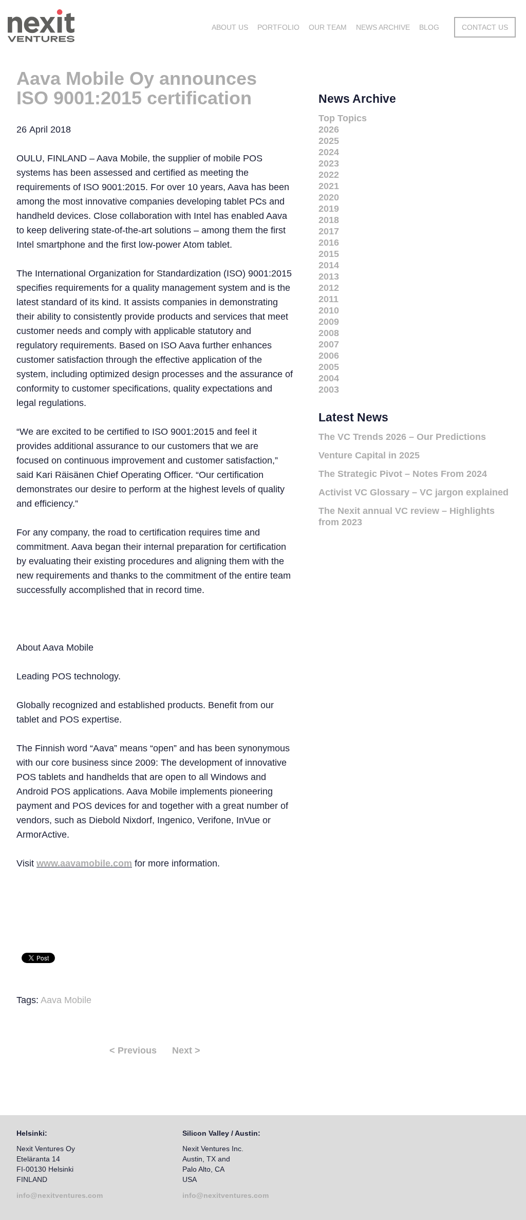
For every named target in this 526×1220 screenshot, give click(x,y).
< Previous (133, 1050)
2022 (328, 175)
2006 (328, 355)
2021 (328, 186)
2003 (328, 389)
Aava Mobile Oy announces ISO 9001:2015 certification (136, 88)
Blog (429, 27)
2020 (328, 197)
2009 (328, 322)
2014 (328, 265)
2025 (328, 141)
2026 (328, 129)
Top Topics (342, 118)
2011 (328, 299)
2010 (328, 310)
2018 (328, 220)
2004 (328, 378)
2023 (328, 163)
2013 (328, 276)
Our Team (328, 27)
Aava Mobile (66, 1000)
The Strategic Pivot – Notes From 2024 (402, 474)
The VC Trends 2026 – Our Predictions (402, 437)
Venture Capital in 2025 (369, 455)
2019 (328, 209)
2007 (328, 344)
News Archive (383, 27)
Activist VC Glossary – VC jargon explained (413, 492)
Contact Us (485, 27)
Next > (186, 1050)
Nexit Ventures (83, 25)
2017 (328, 231)
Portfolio (278, 27)
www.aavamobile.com (84, 863)
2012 (328, 288)
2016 (328, 242)
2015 (328, 254)
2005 (328, 367)
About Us (230, 27)
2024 (328, 152)
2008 (328, 333)
